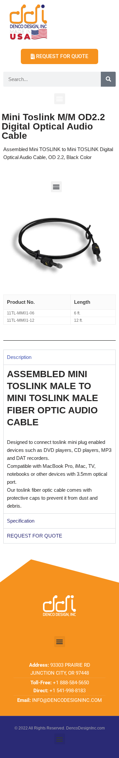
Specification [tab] (20, 521)
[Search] (108, 79)
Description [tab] (19, 357)
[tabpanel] (59, 439)
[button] (59, 98)
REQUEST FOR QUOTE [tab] (34, 536)
